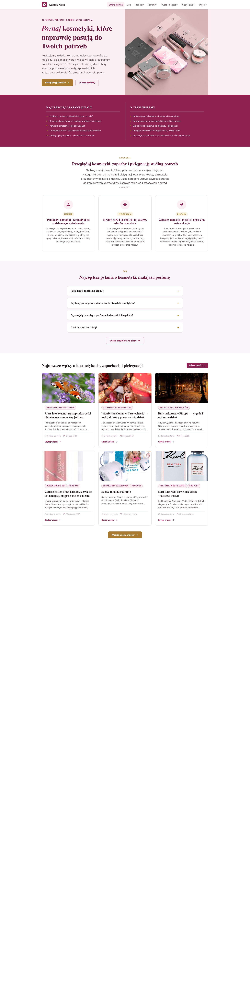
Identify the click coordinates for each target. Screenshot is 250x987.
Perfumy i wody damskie (173, 486)
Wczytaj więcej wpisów (123, 534)
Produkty (139, 4)
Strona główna (116, 4)
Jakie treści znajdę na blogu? (87, 290)
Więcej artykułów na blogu (123, 340)
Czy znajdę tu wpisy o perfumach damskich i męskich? (102, 315)
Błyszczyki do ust (56, 486)
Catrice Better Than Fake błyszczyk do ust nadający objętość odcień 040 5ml (68, 494)
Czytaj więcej (51, 441)
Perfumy (152, 4)
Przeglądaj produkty (55, 82)
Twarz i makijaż (168, 4)
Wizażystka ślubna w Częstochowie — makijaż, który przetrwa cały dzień (124, 415)
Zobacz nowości (195, 365)
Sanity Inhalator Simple (116, 492)
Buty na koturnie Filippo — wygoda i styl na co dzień (180, 415)
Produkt (73, 486)
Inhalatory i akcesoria (115, 486)
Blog (129, 4)
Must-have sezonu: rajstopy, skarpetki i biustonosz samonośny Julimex (68, 415)
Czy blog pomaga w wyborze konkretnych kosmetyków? (103, 303)
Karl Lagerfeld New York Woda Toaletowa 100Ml (177, 494)
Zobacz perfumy (87, 82)
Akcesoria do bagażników (61, 407)
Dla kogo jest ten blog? (84, 327)
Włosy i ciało (187, 4)
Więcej (202, 4)
